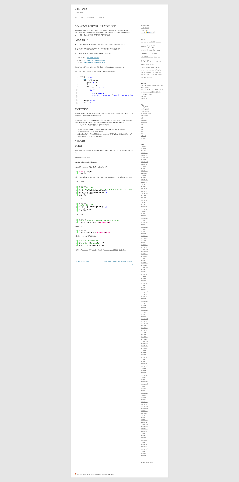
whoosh (143, 70)
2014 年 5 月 (144, 278)
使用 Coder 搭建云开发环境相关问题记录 (152, 90)
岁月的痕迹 (144, 120)
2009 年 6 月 (144, 370)
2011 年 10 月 (144, 323)
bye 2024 (143, 96)
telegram (152, 64)
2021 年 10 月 (144, 193)
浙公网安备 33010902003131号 (85, 474)
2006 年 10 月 (144, 426)
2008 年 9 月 (144, 386)
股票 (156, 74)
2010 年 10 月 (144, 346)
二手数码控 (158, 70)
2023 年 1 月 (144, 177)
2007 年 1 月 (144, 420)
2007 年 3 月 (144, 415)
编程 (142, 127)
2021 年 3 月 (144, 202)
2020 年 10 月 (144, 207)
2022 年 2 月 (144, 184)
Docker (158, 50)
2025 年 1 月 (144, 153)
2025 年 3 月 (144, 151)
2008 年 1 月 (144, 402)
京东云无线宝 (114, 250)
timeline (154, 67)
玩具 (142, 125)
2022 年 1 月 (144, 186)
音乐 (142, 77)
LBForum (145, 56)
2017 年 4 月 (144, 240)
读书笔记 (160, 74)
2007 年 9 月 (144, 411)
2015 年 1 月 (144, 272)
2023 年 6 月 (144, 171)
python (145, 60)
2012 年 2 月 (144, 314)
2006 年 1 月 (144, 442)
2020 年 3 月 (144, 211)
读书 (142, 131)
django (151, 46)
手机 (153, 72)
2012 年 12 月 (144, 292)
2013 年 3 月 (144, 285)
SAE (142, 64)
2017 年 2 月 (144, 245)
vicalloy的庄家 (145, 109)
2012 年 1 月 (144, 317)
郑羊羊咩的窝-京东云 (93, 58)
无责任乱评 (144, 122)
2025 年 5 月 (144, 146)
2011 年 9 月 (144, 325)
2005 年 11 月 (144, 447)
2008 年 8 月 (144, 388)
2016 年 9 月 (144, 254)
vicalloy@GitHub (145, 25)
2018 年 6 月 (144, 227)
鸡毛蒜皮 (143, 138)
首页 (76, 18)
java (151, 53)
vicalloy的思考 (145, 111)
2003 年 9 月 (144, 456)
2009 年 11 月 (144, 366)
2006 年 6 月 (144, 431)
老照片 (152, 75)
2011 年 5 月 (144, 334)
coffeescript (158, 42)
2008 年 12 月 (144, 382)
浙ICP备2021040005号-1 (147, 462)
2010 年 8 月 (144, 350)
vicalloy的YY (144, 107)
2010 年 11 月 (144, 343)
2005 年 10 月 (144, 449)
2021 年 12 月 (144, 189)
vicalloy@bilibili (145, 30)
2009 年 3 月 (144, 377)
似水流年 (146, 72)
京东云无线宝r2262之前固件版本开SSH (93, 60)
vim (158, 67)
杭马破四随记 (144, 99)
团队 (150, 72)
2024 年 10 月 (144, 157)
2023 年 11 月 (144, 162)
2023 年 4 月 (144, 175)
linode (155, 57)
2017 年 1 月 (144, 247)
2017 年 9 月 (144, 234)
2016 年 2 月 (144, 265)
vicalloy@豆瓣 (145, 28)
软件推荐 (94, 250)
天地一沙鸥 (81, 9)
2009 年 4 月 (144, 375)
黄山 (145, 77)
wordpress (149, 70)
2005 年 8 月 (144, 453)
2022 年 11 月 (144, 182)
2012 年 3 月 (144, 312)
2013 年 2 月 (144, 287)
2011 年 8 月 (144, 328)
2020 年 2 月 (144, 213)
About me (101, 18)
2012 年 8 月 (144, 301)
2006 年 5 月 (144, 433)
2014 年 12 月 (144, 274)
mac (159, 57)
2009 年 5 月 (144, 373)
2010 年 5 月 (144, 355)
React (156, 61)
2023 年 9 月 (144, 166)
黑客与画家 (149, 77)
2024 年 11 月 (144, 155)
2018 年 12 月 (144, 222)
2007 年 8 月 (144, 413)
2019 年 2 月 (144, 218)
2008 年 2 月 (144, 399)
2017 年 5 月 (144, 238)
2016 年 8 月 (144, 256)
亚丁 (142, 72)
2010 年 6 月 (144, 352)
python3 (152, 61)
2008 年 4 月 (144, 397)
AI (147, 42)
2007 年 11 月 (144, 406)
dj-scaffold (143, 46)
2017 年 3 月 (144, 242)
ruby (160, 61)
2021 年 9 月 (144, 195)
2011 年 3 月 (144, 337)
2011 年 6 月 (144, 332)
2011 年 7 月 (144, 330)
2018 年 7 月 (144, 225)
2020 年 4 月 (144, 209)
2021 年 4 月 (144, 200)
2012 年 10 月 (144, 296)
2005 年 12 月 (144, 444)
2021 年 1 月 (144, 204)
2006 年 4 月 (144, 435)
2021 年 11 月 (144, 191)
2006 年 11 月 (144, 424)
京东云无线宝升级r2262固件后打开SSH (93, 62)
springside (146, 64)
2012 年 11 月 (144, 294)
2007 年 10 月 (144, 408)
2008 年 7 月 (144, 391)
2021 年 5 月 (144, 198)
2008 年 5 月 (144, 395)
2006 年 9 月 (144, 429)
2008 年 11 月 (144, 384)
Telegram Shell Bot (145, 67)
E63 (148, 53)
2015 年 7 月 (144, 269)
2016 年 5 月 (144, 258)
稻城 (142, 75)
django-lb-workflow (148, 50)
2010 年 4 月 (144, 357)
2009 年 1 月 (144, 379)
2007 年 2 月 (144, 417)
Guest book (90, 18)
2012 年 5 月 (144, 308)
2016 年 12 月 (144, 249)
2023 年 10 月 (144, 164)
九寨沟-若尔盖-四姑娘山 (82, 262)
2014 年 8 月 (144, 276)
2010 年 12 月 (144, 341)
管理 (145, 74)
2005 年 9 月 (144, 451)
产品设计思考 (144, 116)
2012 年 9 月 (144, 299)
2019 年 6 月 (144, 216)
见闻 (142, 129)
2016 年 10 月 (144, 251)
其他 (142, 118)
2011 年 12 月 (144, 319)
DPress (144, 53)
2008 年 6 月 (144, 393)
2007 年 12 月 (144, 404)
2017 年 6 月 (144, 236)
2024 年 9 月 (144, 159)
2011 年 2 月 (144, 339)
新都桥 (156, 72)
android (152, 42)
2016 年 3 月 (144, 263)
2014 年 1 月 (144, 283)
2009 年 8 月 (144, 368)
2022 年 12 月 (144, 180)
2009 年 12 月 (144, 364)
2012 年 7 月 (144, 303)
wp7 (153, 70)
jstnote (155, 53)
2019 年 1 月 (144, 220)
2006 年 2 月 (144, 440)
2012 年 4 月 (144, 310)
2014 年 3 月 (144, 281)
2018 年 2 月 (144, 231)
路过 (142, 133)
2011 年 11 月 (144, 321)
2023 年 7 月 (144, 168)
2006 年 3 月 (144, 438)
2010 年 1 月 (144, 361)
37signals (143, 42)
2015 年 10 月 (144, 267)
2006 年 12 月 (144, 422)
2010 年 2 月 (144, 359)
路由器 (120, 250)
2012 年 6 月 (144, 305)
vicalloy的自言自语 (146, 113)
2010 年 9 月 (144, 348)
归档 (82, 18)
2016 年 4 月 (144, 260)
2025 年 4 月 (144, 148)
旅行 (160, 72)
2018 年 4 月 (144, 229)
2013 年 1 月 (144, 290)
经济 (148, 75)
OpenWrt (106, 250)
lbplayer (151, 57)
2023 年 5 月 (144, 173)
